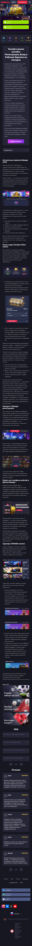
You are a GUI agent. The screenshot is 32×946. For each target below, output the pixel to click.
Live (12, 879)
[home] (5, 2)
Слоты (6, 879)
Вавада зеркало (16, 141)
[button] (30, 10)
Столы (18, 879)
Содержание (13, 882)
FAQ (21, 882)
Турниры (25, 879)
